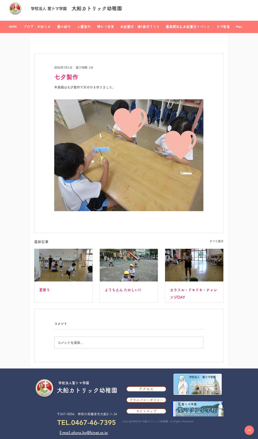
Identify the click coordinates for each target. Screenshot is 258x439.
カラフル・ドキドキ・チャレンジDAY (193, 293)
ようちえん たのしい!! (123, 290)
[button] (64, 27)
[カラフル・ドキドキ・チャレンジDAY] (194, 265)
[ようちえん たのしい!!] (129, 265)
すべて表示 (216, 241)
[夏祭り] (63, 265)
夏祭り (44, 290)
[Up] (249, 430)
